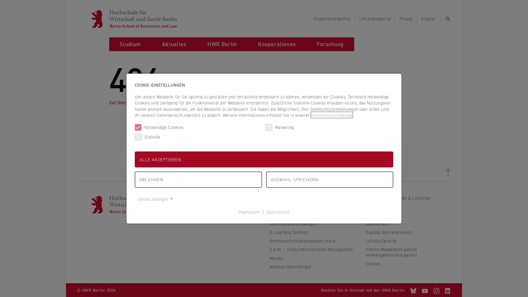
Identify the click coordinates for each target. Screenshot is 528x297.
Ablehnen (151, 179)
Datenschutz (278, 212)
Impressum (249, 212)
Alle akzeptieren (160, 159)
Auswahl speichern (294, 179)
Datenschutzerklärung (332, 115)
